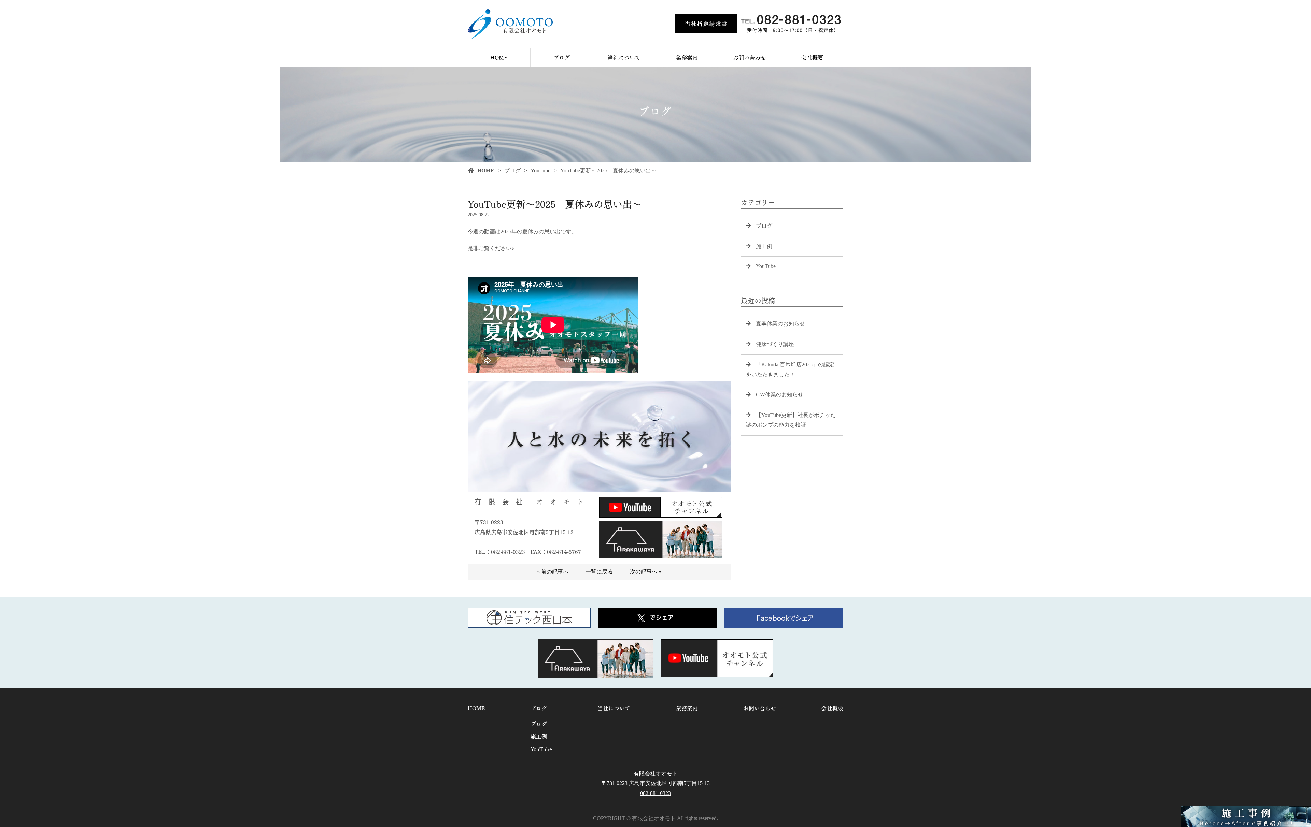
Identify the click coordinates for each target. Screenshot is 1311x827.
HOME (499, 57)
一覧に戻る (599, 572)
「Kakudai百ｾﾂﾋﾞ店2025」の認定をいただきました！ (790, 369)
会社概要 (812, 57)
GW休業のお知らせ (779, 394)
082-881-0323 (655, 793)
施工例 (764, 246)
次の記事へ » (645, 572)
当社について (624, 57)
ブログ (561, 57)
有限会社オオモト (655, 774)
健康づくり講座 (775, 344)
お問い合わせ (749, 57)
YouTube (540, 170)
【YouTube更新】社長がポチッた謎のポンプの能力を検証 (791, 420)
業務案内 (687, 57)
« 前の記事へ (552, 572)
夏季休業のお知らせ (780, 324)
